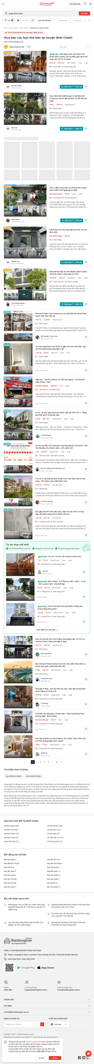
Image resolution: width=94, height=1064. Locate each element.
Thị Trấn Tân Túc (55, 837)
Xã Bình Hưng (11, 826)
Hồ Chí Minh (13, 28)
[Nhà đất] (47, 3)
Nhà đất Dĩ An (9, 867)
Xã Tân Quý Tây (54, 841)
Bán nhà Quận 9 (53, 879)
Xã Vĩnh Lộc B (11, 830)
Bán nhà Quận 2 (10, 875)
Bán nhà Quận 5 (10, 859)
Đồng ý (55, 1058)
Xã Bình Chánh (11, 833)
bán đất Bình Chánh (13, 776)
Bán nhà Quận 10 (53, 875)
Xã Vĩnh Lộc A (54, 830)
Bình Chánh (24, 28)
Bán (5, 28)
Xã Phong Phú (54, 826)
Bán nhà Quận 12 (53, 887)
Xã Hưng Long (11, 837)
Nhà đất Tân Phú (53, 859)
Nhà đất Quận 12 (53, 871)
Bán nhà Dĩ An (52, 883)
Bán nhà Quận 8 (53, 867)
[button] (89, 20)
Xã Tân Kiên (53, 833)
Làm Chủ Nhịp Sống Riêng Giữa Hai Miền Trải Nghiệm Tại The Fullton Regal (25, 923)
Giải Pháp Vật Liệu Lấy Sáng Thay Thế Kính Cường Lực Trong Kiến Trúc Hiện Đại (70, 914)
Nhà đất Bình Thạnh (11, 863)
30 (57, 762)
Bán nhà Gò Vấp (10, 883)
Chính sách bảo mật (33, 1041)
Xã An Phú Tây (11, 841)
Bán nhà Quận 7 (10, 887)
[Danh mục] (3, 4)
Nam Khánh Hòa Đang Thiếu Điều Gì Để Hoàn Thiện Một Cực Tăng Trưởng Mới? (68, 923)
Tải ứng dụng (74, 4)
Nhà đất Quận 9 (10, 871)
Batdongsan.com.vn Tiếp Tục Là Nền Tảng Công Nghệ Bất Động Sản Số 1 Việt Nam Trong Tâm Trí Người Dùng (26, 907)
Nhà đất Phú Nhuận (54, 863)
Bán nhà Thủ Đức (10, 879)
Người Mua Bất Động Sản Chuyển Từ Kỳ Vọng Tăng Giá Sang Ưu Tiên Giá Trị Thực (70, 905)
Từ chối (41, 1058)
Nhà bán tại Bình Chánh (39, 28)
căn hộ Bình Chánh (33, 776)
